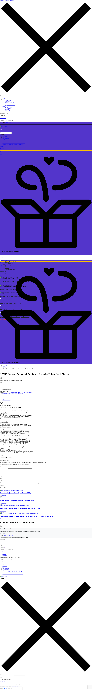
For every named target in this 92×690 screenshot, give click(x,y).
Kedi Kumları (7, 101)
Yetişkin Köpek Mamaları (29, 392)
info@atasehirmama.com (8, 535)
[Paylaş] (3, 688)
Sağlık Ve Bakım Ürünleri (10, 105)
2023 (4, 137)
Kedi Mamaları (8, 100)
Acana (6, 392)
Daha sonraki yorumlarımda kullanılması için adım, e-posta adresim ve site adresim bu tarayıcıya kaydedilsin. (23, 483)
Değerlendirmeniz (4, 476)
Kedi (3, 99)
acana (3, 393)
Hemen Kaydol (15, 686)
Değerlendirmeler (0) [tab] (7, 400)
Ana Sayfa (5, 365)
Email (1, 480)
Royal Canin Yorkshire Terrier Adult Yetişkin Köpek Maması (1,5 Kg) (20, 508)
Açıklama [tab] (4, 399)
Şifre (1, 677)
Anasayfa (4, 98)
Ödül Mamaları (8, 108)
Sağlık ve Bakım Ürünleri (10, 110)
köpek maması (11, 393)
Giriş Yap (8, 679)
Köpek (4, 106)
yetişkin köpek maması (18, 393)
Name (1, 478)
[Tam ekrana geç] (1, 688)
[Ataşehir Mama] (7, 0)
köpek (6, 393)
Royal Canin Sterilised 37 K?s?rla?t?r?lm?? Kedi (12, 142)
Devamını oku (3, 495)
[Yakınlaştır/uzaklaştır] (0, 688)
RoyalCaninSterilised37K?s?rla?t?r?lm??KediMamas (13, 144)
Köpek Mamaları (8, 107)
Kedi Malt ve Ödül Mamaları (10, 102)
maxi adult (5, 136)
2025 (4, 140)
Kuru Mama (20, 392)
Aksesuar (7, 103)
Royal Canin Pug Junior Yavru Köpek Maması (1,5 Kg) (15, 493)
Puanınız (2, 466)
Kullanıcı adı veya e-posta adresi (7, 674)
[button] (46, 152)
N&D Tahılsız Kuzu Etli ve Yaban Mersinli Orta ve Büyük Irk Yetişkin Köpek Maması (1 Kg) (26, 516)
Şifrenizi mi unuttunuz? (4, 681)
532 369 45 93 (3, 118)
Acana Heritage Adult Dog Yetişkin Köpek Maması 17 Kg (17, 501)
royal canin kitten (6, 138)
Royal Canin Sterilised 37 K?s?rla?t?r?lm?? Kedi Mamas (14, 143)
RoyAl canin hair (6, 139)
